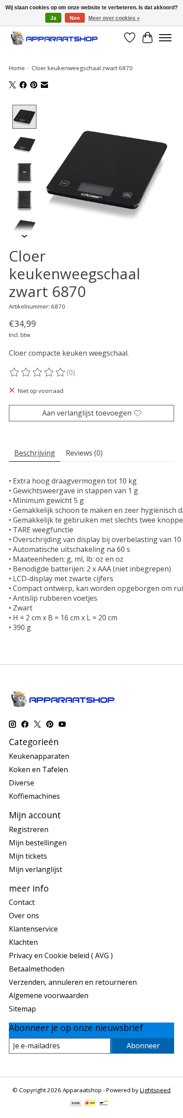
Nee (75, 18)
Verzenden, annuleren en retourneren (73, 982)
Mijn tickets (28, 856)
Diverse (21, 783)
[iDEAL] (89, 1103)
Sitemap (22, 1009)
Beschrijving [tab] (34, 453)
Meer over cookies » (114, 18)
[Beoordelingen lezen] (38, 372)
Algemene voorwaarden (48, 995)
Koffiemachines (34, 796)
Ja (53, 18)
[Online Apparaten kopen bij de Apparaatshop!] (54, 37)
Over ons (24, 915)
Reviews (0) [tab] (84, 453)
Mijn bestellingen (38, 843)
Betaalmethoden (36, 969)
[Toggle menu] (165, 38)
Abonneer (143, 1046)
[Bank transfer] (76, 1103)
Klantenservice (33, 929)
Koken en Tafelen (38, 769)
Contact (22, 902)
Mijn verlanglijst (35, 869)
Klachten (23, 942)
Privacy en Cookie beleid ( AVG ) (61, 955)
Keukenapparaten (39, 756)
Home (17, 68)
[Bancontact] (103, 1103)
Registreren (28, 829)
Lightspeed (155, 1090)
